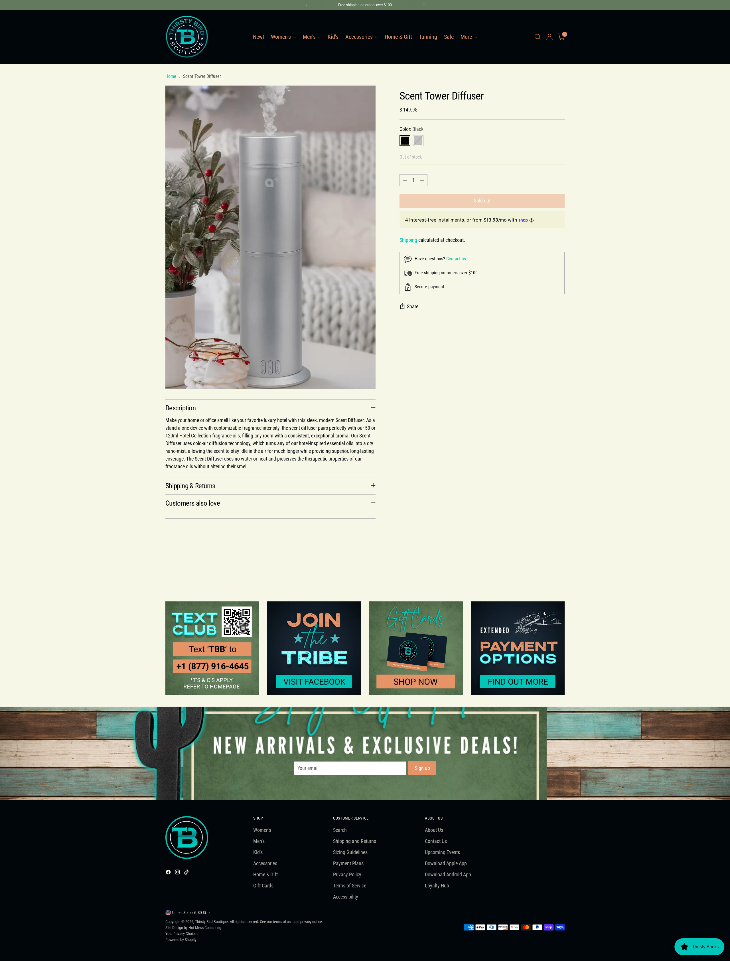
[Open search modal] (537, 36)
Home (170, 76)
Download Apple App (446, 863)
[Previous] (306, 5)
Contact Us (436, 841)
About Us (434, 830)
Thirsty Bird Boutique (211, 921)
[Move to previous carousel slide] (546, 570)
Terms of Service (349, 886)
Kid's (258, 852)
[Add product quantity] (422, 180)
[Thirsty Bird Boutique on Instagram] (178, 873)
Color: (411, 129)
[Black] (405, 140)
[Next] (423, 5)
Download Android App (448, 874)
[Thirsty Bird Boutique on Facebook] (168, 873)
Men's (259, 841)
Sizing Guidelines (350, 852)
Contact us (456, 258)
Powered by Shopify (180, 939)
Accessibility (345, 897)
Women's (262, 830)
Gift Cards (263, 886)
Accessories (265, 863)
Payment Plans (348, 863)
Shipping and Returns (354, 841)
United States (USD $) (189, 912)
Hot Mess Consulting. (205, 927)
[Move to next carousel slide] (560, 570)
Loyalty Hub (437, 886)
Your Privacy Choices (181, 933)
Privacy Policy (347, 874)
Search (340, 830)
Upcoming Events (442, 852)
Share (412, 307)
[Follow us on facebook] (314, 648)
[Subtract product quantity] (405, 180)
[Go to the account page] (549, 36)
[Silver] (418, 140)
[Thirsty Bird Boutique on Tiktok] (187, 873)
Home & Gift (265, 874)
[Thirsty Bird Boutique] (186, 36)
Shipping (408, 240)
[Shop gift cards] (416, 648)
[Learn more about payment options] (518, 648)
